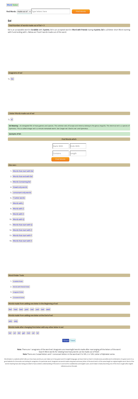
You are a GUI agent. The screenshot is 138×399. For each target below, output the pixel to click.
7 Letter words (19, 198)
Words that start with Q (22, 225)
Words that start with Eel (23, 171)
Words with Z (18, 208)
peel (26, 309)
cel (14, 333)
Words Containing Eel (22, 182)
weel (48, 309)
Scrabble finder (18, 281)
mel (28, 333)
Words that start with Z (22, 230)
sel (33, 333)
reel (32, 309)
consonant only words (22, 192)
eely (15, 321)
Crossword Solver (18, 297)
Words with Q (18, 219)
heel (15, 309)
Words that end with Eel (22, 176)
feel (10, 309)
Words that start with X (22, 241)
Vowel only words (20, 187)
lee (12, 79)
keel (21, 309)
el (12, 119)
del (19, 333)
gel (23, 333)
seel (37, 309)
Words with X (18, 214)
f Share (66, 340)
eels (10, 321)
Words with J (18, 203)
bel (10, 333)
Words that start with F (22, 235)
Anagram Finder (18, 292)
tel (38, 333)
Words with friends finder (21, 287)
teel (42, 309)
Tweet (72, 340)
